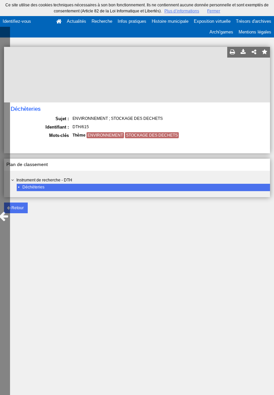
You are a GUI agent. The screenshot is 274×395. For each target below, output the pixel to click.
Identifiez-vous (17, 21)
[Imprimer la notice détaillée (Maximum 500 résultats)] (232, 52)
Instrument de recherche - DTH (44, 180)
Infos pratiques (132, 21)
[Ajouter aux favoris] (264, 52)
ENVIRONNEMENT (105, 135)
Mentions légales (255, 31)
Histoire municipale (170, 21)
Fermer (213, 11)
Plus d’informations (181, 11)
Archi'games (221, 31)
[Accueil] (58, 21)
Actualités (76, 21)
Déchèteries (33, 187)
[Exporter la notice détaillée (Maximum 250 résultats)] (243, 52)
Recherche (102, 21)
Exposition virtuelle (212, 21)
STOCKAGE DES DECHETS (152, 135)
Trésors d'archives (253, 21)
